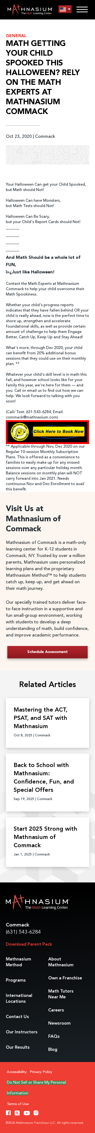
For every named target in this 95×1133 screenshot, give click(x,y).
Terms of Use (18, 1104)
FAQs (54, 1036)
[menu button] (65, 9)
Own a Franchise (65, 978)
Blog (52, 1049)
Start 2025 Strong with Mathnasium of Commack (45, 837)
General (16, 36)
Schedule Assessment (47, 652)
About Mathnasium (61, 962)
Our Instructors (22, 1032)
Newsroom (59, 1023)
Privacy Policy (41, 1072)
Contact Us (17, 1017)
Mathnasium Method (18, 962)
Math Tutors (61, 994)
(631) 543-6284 (23, 932)
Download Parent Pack (29, 944)
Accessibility (17, 1072)
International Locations (19, 999)
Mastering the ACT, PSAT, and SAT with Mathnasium (40, 718)
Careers (56, 1010)
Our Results (18, 1047)
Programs (16, 980)
